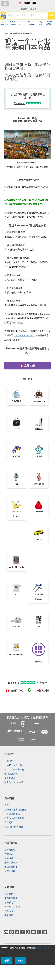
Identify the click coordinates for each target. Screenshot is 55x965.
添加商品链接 (49, 23)
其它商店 (40, 23)
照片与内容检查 (12, 906)
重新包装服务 (11, 898)
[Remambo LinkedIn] (44, 932)
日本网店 (8, 822)
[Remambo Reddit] (11, 932)
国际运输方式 (11, 858)
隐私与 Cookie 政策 (13, 782)
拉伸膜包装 (9, 902)
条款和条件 (9, 778)
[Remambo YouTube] (33, 932)
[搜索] (51, 15)
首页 (6, 33)
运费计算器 (9, 871)
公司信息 (8, 760)
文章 (6, 805)
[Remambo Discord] (6, 932)
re (20, 3)
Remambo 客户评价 (14, 769)
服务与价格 (9, 849)
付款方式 (8, 853)
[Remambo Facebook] (39, 932)
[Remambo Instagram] (22, 932)
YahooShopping (22, 23)
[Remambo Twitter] (17, 932)
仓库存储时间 (11, 862)
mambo (29, 3)
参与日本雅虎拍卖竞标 (15, 809)
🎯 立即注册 (27, 365)
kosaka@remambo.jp (24, 335)
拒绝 (20, 960)
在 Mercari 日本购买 (14, 818)
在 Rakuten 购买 (12, 813)
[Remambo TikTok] (28, 932)
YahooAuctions (4, 23)
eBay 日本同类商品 (13, 826)
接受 (6, 960)
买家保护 (8, 915)
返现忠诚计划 (11, 773)
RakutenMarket (13, 23)
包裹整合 (8, 893)
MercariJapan (31, 23)
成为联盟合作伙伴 (13, 765)
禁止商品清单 (11, 866)
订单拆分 (8, 911)
